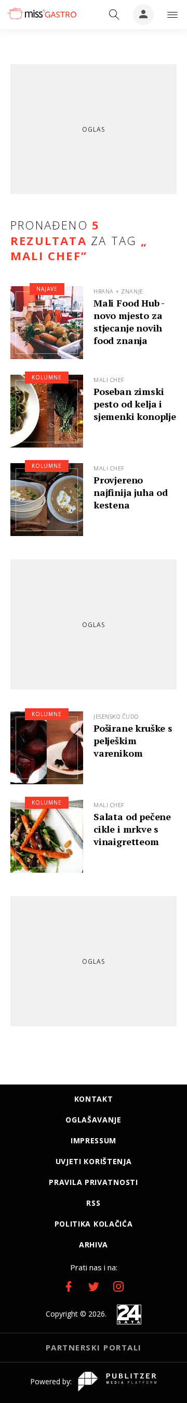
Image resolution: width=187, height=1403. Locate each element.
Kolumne (47, 377)
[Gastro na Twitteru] (93, 1286)
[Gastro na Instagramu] (118, 1286)
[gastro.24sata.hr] (41, 13)
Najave (47, 288)
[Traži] (114, 14)
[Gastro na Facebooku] (68, 1286)
